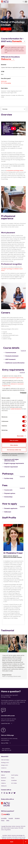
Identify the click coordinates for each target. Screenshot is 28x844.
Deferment (7, 512)
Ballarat (3, 775)
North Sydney (14, 775)
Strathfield (14, 780)
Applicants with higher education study (11, 460)
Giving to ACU (4, 765)
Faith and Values (5, 759)
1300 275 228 (7, 750)
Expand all (23, 350)
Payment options (9, 493)
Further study (8, 478)
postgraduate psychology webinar (14, 170)
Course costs (8, 490)
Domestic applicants (10, 508)
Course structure (10, 352)
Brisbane (3, 780)
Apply (11, 841)
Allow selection (14, 445)
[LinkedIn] (7, 793)
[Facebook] (1, 793)
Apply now (6, 29)
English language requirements (14, 463)
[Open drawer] (25, 841)
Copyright (10, 818)
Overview (4, 109)
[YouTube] (9, 793)
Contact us (3, 768)
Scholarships (8, 497)
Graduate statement (11, 356)
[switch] (24, 421)
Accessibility (4, 818)
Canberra (3, 783)
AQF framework (10, 359)
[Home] (7, 3)
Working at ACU (5, 762)
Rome (12, 777)
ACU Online (14, 783)
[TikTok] (11, 793)
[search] (23, 2)
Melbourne (4, 786)
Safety (7, 820)
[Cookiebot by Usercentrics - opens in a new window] (20, 393)
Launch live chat (5, 723)
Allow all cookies (14, 440)
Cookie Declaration (15, 409)
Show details (20, 436)
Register (18, 29)
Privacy (2, 820)
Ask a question (6, 748)
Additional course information (14, 363)
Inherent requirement (11, 466)
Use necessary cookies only (14, 449)
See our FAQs (4, 743)
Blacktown (3, 777)
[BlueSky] (14, 793)
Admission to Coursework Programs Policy (12, 377)
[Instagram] (4, 793)
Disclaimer (17, 818)
